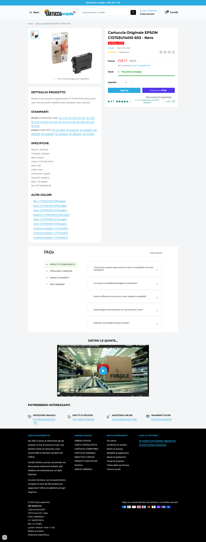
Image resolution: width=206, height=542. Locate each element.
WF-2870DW (88, 134)
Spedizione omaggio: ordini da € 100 (103, 2)
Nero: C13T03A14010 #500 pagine (49, 201)
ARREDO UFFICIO (83, 440)
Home (30, 24)
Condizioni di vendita (117, 445)
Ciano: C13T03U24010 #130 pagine (50, 210)
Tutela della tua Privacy (118, 465)
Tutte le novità (113, 469)
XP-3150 (53, 122)
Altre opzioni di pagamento (158, 97)
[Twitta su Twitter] (169, 52)
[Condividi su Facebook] (161, 52)
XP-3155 (63, 122)
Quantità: (112, 82)
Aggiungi (124, 90)
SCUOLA (79, 465)
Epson (111, 48)
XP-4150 (90, 122)
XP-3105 (44, 122)
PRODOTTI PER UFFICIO (86, 461)
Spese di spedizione (116, 457)
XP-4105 (81, 122)
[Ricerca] (133, 12)
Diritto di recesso (115, 449)
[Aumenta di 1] (132, 82)
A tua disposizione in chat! (124, 419)
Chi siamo (111, 440)
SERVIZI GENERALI (83, 469)
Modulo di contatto (36, 531)
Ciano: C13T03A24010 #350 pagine (50, 205)
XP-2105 (72, 118)
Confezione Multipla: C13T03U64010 (50, 228)
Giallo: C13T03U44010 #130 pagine (50, 219)
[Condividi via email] (173, 52)
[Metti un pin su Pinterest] (165, 52)
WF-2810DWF (58, 130)
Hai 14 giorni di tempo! (83, 419)
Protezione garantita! (161, 419)
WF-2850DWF (75, 134)
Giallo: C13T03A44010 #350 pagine (50, 224)
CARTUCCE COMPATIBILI (86, 449)
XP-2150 (81, 118)
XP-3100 (35, 122)
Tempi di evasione (115, 461)
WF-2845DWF (61, 134)
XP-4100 (72, 122)
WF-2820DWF (72, 130)
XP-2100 (63, 118)
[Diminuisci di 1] (120, 82)
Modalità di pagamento (118, 453)
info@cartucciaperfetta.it (38, 535)
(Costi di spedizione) (140, 65)
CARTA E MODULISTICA (86, 445)
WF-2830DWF (86, 130)
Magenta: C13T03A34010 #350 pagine (51, 214)
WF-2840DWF (47, 134)
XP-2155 (90, 118)
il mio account (147, 14)
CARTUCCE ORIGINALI (85, 453)
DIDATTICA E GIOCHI (84, 457)
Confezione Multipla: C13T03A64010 (50, 237)
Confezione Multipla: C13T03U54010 (50, 233)
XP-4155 (35, 126)
